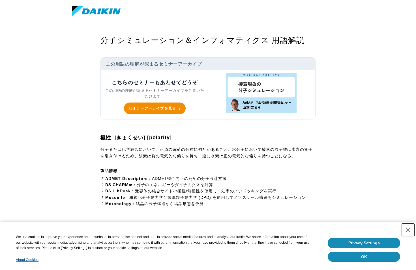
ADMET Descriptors (126, 178)
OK (364, 256)
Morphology (118, 203)
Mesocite (115, 197)
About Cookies (27, 260)
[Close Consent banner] (408, 230)
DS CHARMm (118, 184)
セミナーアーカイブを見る (152, 108)
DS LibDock (118, 191)
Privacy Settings (364, 243)
